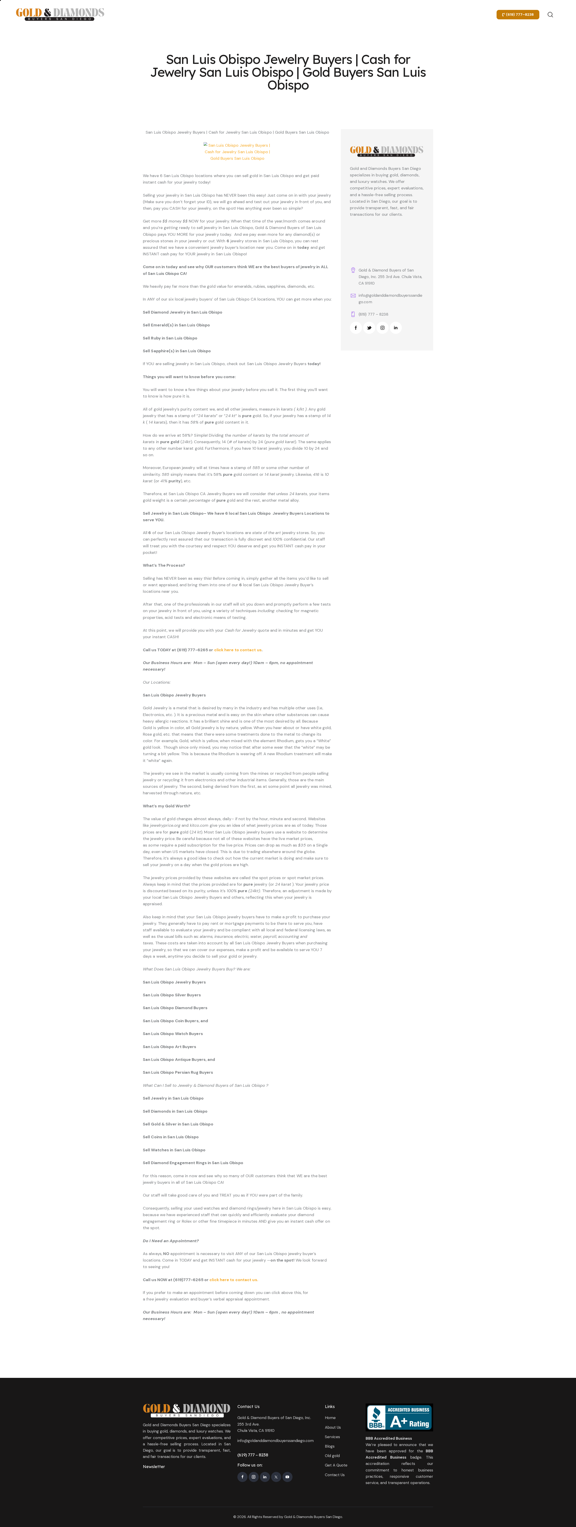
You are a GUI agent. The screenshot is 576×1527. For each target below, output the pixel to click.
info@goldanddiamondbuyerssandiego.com (275, 1440)
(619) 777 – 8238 (373, 314)
